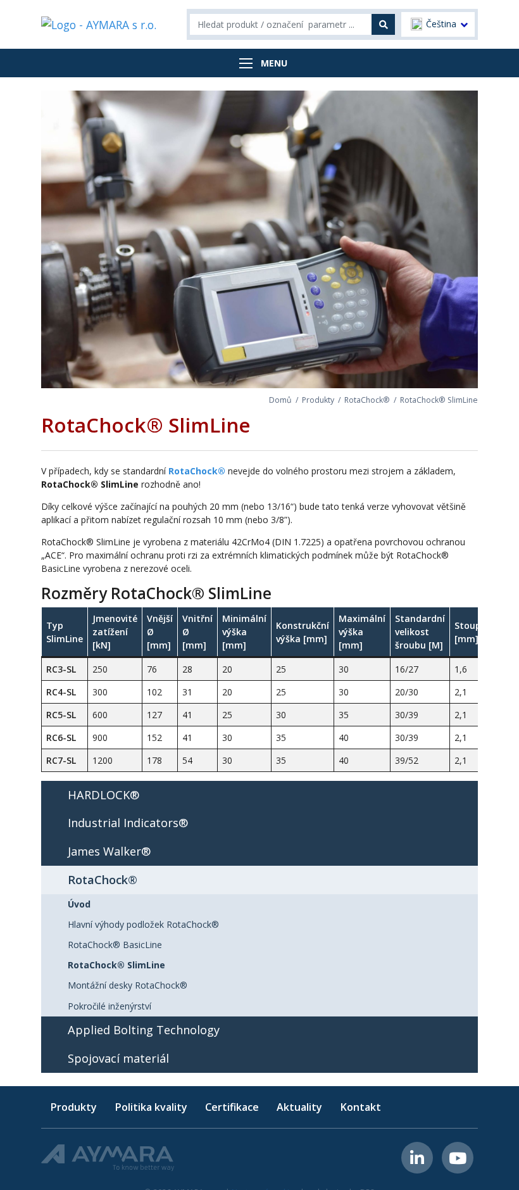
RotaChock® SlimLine (116, 965)
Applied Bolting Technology (144, 1029)
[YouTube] (457, 1158)
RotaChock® (367, 400)
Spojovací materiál (118, 1058)
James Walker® (109, 851)
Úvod (79, 904)
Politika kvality (151, 1107)
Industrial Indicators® (128, 822)
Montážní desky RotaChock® (127, 985)
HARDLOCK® (103, 794)
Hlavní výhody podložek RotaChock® (143, 924)
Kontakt (360, 1107)
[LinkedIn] (417, 1158)
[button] (438, 24)
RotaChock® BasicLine (115, 945)
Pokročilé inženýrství (109, 1006)
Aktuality (299, 1107)
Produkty (318, 400)
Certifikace (232, 1107)
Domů (280, 400)
